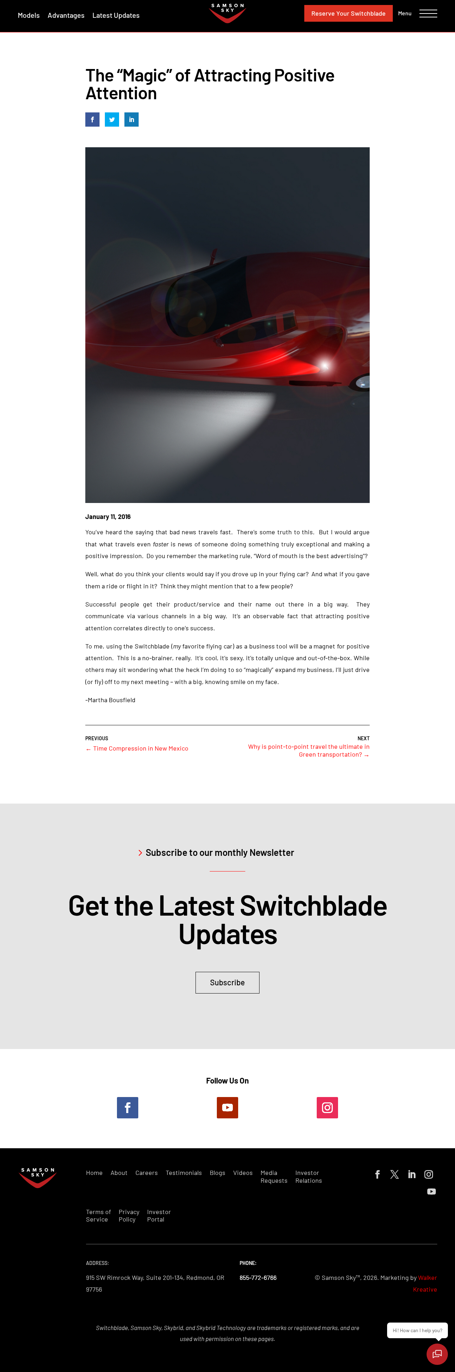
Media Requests (274, 1176)
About (119, 1172)
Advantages (66, 14)
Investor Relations (308, 1176)
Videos (243, 1172)
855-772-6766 (258, 1277)
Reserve (348, 13)
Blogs (217, 1172)
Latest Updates (116, 14)
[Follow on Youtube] (227, 1107)
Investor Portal (159, 1215)
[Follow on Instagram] (327, 1107)
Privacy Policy (129, 1215)
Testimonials (184, 1172)
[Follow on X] (393, 1173)
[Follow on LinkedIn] (410, 1173)
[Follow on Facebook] (127, 1107)
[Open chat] (437, 1354)
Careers (146, 1172)
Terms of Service (98, 1215)
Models (29, 14)
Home (94, 1172)
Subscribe (227, 982)
